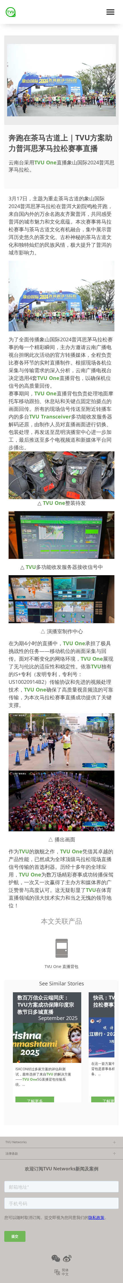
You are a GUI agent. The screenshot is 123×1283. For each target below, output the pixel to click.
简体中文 (65, 1272)
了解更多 (35, 1101)
